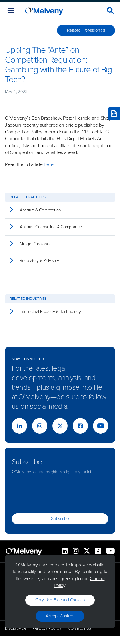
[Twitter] (60, 426)
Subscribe (60, 518)
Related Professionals (86, 30)
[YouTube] (100, 426)
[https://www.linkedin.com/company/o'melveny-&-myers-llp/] (19, 426)
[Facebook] (80, 426)
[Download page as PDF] (114, 113)
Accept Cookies (60, 616)
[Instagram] (39, 426)
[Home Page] (44, 11)
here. (49, 164)
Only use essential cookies (59, 600)
